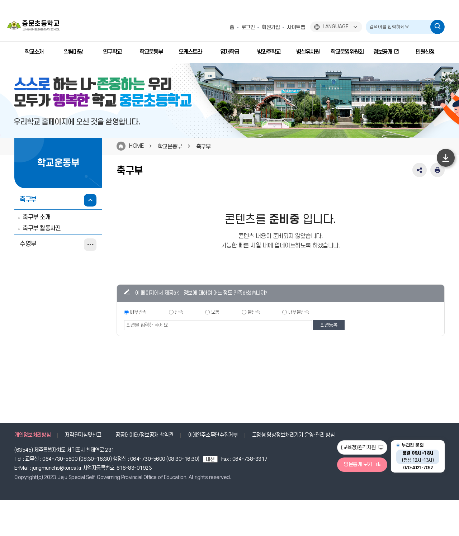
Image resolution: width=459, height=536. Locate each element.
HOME (136, 146)
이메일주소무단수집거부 (213, 435)
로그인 (248, 27)
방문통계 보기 (358, 464)
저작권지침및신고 (83, 435)
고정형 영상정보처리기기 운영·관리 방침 (293, 435)
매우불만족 (298, 312)
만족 (179, 312)
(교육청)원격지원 (359, 448)
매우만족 (138, 312)
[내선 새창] (212, 459)
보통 (215, 312)
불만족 (253, 312)
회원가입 (271, 27)
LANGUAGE (336, 27)
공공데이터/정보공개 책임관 (144, 435)
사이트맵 (296, 27)
